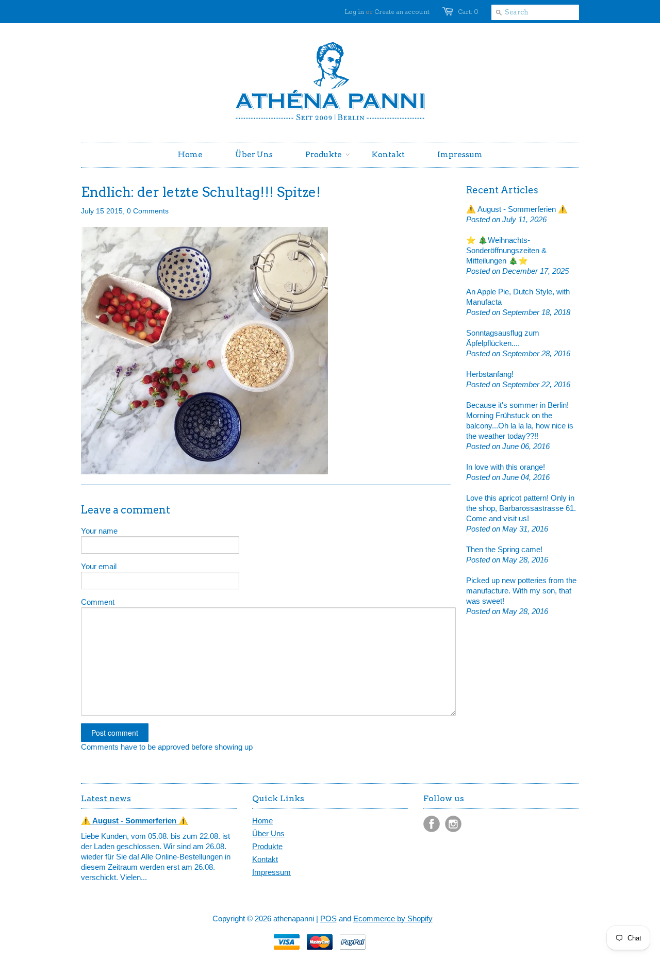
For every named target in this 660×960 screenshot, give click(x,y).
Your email (99, 566)
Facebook (431, 824)
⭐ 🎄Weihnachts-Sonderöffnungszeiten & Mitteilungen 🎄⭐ (506, 250)
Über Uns (268, 833)
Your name (99, 530)
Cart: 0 (468, 11)
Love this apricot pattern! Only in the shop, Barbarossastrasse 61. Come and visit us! (521, 508)
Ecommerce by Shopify (393, 918)
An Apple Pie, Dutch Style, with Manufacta (518, 296)
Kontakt (265, 859)
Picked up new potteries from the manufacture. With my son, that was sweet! (521, 590)
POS (328, 918)
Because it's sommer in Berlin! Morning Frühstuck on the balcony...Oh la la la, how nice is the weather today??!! (519, 420)
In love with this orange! (505, 466)
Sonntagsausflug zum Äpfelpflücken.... (502, 337)
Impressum (271, 872)
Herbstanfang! (490, 374)
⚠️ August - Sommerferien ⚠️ (517, 209)
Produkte (267, 846)
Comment (97, 602)
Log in (354, 11)
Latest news (106, 798)
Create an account (402, 11)
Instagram (453, 824)
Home (262, 820)
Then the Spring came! (504, 549)
